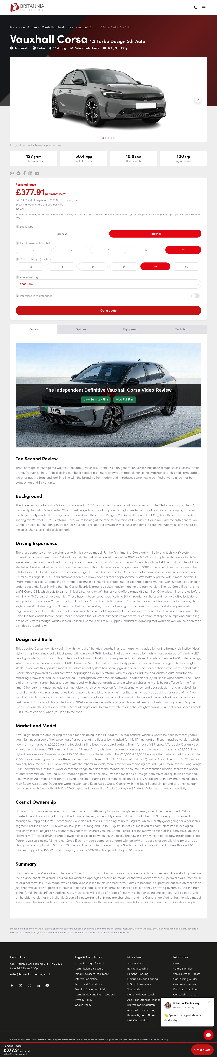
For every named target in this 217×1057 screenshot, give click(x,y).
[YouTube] (47, 986)
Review (34, 329)
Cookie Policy (83, 1004)
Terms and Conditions (88, 984)
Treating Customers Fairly (90, 989)
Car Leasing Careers (186, 994)
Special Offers (136, 963)
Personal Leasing (138, 973)
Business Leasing (137, 968)
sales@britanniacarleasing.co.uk (30, 974)
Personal (155, 233)
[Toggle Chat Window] (208, 1035)
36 (124, 266)
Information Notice (86, 979)
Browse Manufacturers (141, 1004)
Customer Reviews (184, 984)
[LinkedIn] (38, 986)
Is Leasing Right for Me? (89, 963)
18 (62, 266)
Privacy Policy (83, 999)
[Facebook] (11, 986)
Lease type (26, 226)
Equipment (130, 329)
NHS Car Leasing (137, 1020)
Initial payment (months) (35, 243)
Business (61, 234)
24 (93, 266)
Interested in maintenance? (37, 295)
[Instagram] (29, 986)
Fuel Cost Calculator (185, 989)
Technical (181, 329)
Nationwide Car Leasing (142, 994)
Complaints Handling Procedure (95, 994)
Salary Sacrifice (183, 968)
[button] (103, 138)
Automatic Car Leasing (141, 1010)
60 (186, 266)
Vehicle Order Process (186, 973)
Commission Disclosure (89, 968)
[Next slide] (198, 99)
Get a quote (108, 310)
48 (155, 266)
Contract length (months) (35, 259)
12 (183, 250)
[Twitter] (20, 986)
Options (80, 329)
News (176, 963)
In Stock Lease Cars (139, 984)
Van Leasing (134, 989)
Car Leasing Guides (185, 979)
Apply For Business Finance (143, 999)
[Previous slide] (19, 99)
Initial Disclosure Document (91, 973)
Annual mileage (30, 277)
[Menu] (203, 7)
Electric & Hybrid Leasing (142, 979)
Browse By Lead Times (141, 1015)
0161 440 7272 (53, 963)
